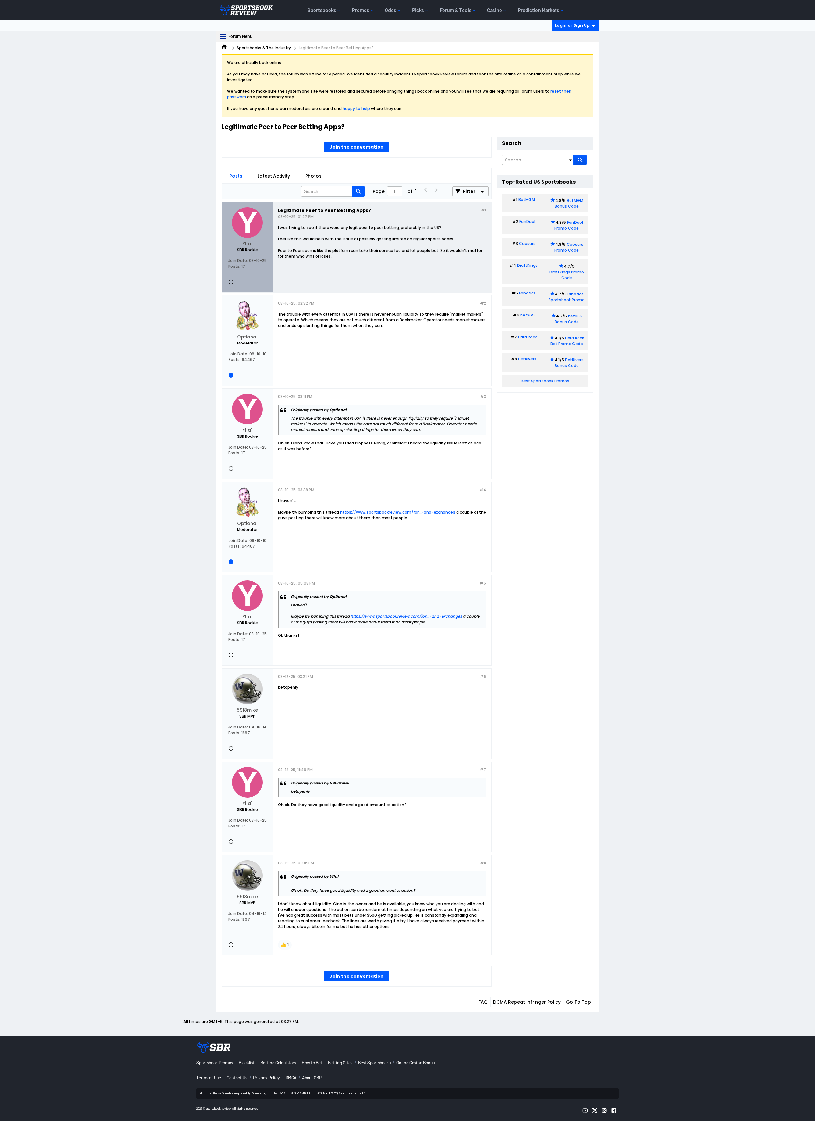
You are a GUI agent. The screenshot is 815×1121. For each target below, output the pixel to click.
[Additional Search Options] (570, 160)
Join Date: (238, 260)
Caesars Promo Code (568, 247)
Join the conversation (357, 147)
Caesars (527, 243)
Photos (313, 176)
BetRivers (527, 359)
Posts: (234, 266)
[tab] (236, 176)
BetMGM (526, 199)
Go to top (578, 1002)
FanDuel (527, 221)
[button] (285, 945)
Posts (236, 176)
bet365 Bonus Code (568, 318)
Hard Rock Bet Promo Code (567, 340)
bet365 (527, 315)
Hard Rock (527, 337)
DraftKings (527, 265)
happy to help (356, 108)
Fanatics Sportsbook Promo (567, 296)
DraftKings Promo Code (566, 274)
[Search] (580, 160)
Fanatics (527, 293)
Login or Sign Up (572, 25)
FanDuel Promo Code (568, 225)
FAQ (483, 1002)
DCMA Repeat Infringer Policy (527, 1002)
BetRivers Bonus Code (569, 362)
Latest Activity (274, 176)
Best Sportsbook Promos (545, 381)
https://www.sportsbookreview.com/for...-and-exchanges (397, 512)
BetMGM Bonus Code (569, 203)
